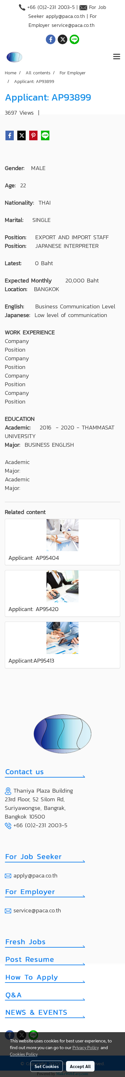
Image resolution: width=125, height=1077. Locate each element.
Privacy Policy (85, 1047)
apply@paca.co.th (65, 16)
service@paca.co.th (73, 25)
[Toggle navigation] (117, 57)
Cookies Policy (24, 1054)
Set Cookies (47, 1066)
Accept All (80, 1066)
